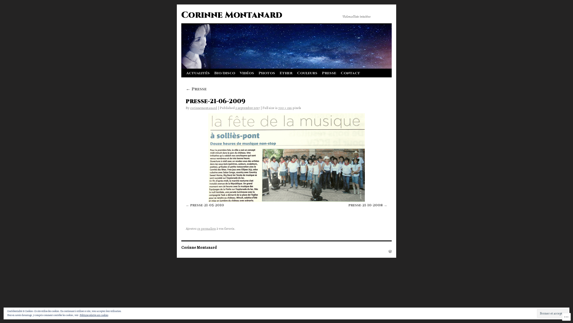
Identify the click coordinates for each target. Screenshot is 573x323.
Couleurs (307, 73)
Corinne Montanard (231, 15)
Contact (350, 73)
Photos (267, 73)
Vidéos (247, 73)
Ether (286, 73)
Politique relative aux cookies (94, 315)
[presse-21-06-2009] (286, 157)
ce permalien (206, 228)
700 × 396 (285, 107)
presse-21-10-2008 (366, 205)
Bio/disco (224, 73)
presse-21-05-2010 (207, 205)
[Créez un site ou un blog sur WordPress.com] (390, 251)
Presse (329, 73)
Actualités (198, 73)
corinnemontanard (203, 107)
